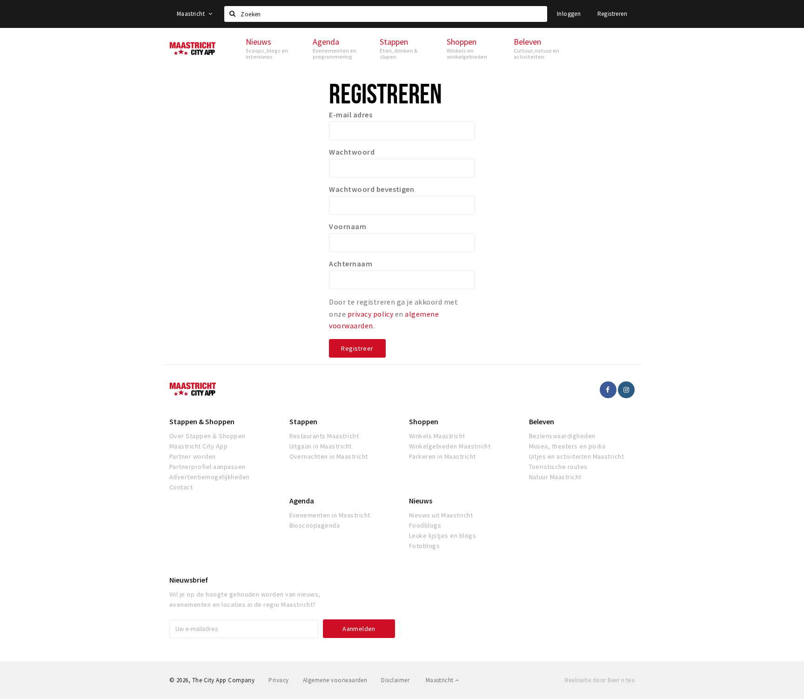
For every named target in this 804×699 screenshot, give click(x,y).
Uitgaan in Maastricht (320, 446)
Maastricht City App (198, 446)
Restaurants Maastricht (324, 436)
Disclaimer (395, 680)
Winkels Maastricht (437, 436)
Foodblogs (425, 525)
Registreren (612, 14)
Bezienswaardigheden (562, 436)
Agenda (301, 500)
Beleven (541, 421)
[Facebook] (608, 389)
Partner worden (192, 456)
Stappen (303, 421)
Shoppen (423, 421)
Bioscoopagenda (314, 525)
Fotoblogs (424, 546)
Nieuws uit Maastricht (441, 515)
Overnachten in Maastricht (328, 456)
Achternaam (350, 263)
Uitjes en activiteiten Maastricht (576, 456)
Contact (181, 487)
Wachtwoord (352, 151)
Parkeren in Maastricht (442, 456)
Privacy (278, 680)
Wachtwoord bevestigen (371, 189)
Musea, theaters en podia (567, 446)
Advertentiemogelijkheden (209, 477)
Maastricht (191, 14)
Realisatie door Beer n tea (600, 680)
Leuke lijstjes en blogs (442, 535)
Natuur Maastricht (555, 477)
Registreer (357, 348)
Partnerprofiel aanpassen (207, 466)
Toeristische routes (558, 466)
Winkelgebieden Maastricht (449, 446)
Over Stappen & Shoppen (207, 436)
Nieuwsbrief (188, 579)
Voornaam (347, 226)
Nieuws (420, 500)
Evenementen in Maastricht (329, 515)
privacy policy (371, 314)
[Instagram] (626, 389)
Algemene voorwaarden (335, 680)
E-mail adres (350, 114)
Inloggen (569, 14)
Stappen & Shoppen (201, 421)
